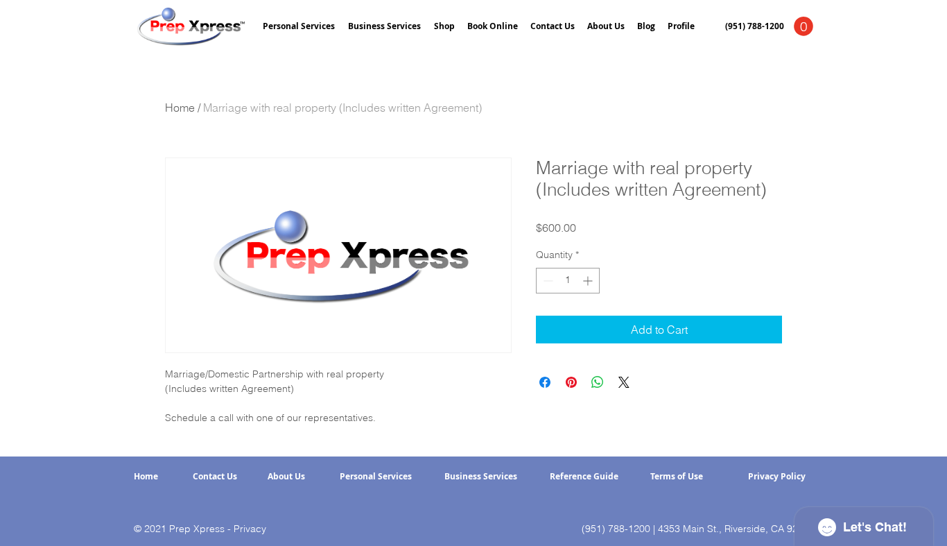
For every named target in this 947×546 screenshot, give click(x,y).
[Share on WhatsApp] (597, 382)
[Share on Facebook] (545, 382)
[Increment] (589, 280)
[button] (803, 26)
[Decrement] (546, 280)
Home (180, 107)
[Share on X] (624, 382)
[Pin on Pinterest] (571, 382)
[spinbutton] (567, 280)
